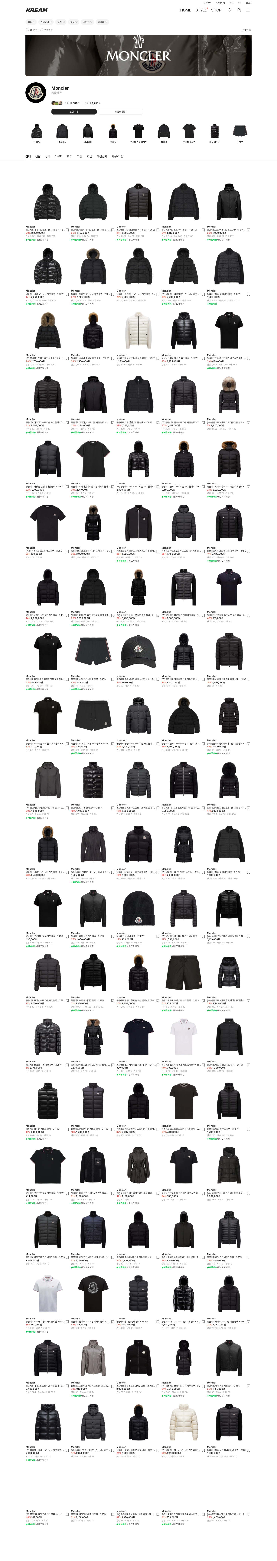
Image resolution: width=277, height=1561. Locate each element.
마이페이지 (220, 3)
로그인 (249, 3)
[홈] (36, 10)
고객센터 (207, 3)
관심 (231, 3)
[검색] (229, 10)
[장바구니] (239, 10)
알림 (239, 3)
